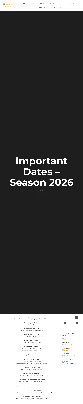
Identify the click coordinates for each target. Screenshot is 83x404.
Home (24, 3)
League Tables (55, 7)
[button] (76, 317)
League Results (68, 3)
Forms (41, 3)
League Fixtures (53, 3)
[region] (71, 323)
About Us (32, 3)
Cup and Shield (41, 7)
